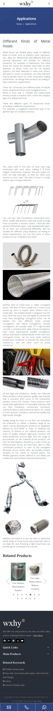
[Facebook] (5, 641)
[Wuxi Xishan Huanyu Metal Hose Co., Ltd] (17, 623)
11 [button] (30, 598)
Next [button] (45, 581)
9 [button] (22, 598)
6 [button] (35, 594)
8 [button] (18, 598)
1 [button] (13, 594)
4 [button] (26, 594)
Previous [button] (7, 581)
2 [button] (18, 594)
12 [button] (35, 598)
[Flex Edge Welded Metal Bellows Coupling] (35, 569)
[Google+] (9, 641)
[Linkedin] (13, 641)
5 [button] (30, 594)
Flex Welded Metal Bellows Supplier (18, 586)
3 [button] (22, 594)
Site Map (37, 701)
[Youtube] (22, 641)
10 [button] (26, 598)
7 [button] (39, 594)
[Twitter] (18, 641)
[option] (18, 577)
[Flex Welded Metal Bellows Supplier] (18, 572)
